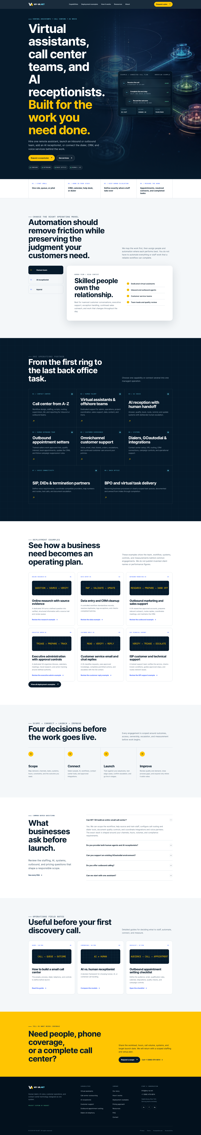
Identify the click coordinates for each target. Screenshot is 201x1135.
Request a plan (163, 4)
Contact (115, 1117)
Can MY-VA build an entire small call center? (106, 820)
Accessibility (169, 1130)
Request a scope (129, 1060)
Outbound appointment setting (92, 1108)
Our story (116, 1091)
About (127, 4)
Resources (118, 4)
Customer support (87, 1104)
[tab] (45, 270)
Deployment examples (89, 4)
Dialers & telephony (88, 1113)
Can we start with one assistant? (101, 875)
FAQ (114, 1113)
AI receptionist (86, 1100)
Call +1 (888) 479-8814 (151, 1060)
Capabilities (73, 4)
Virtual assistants (87, 1091)
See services (65, 158)
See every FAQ (34, 875)
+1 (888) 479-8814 (148, 1094)
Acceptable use (157, 1130)
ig (154, 1107)
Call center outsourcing (89, 1095)
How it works (106, 4)
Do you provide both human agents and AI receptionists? (112, 845)
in (143, 1107)
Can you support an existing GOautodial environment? (111, 855)
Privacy (142, 1130)
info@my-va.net (147, 1091)
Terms (149, 1130)
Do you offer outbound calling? (100, 865)
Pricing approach (119, 1104)
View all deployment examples (45, 684)
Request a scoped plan (41, 158)
